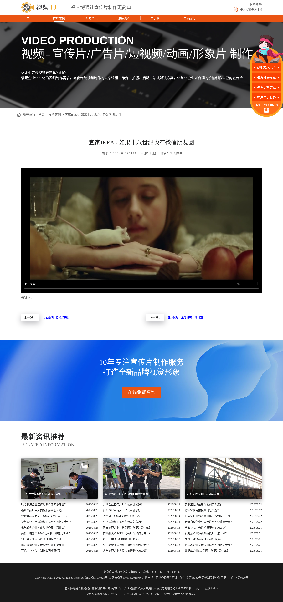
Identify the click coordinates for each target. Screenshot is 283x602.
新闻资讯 (91, 18)
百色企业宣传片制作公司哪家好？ (41, 550)
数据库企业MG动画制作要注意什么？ (207, 550)
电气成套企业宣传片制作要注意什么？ (44, 527)
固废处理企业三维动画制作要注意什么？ (127, 527)
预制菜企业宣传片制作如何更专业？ (42, 539)
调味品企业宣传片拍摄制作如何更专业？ (209, 545)
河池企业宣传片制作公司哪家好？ (123, 504)
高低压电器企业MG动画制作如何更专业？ (46, 533)
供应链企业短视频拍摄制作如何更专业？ (209, 516)
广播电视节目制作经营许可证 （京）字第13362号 (171, 577)
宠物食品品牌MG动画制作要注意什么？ (45, 516)
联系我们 (189, 18)
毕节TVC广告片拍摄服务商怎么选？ (206, 527)
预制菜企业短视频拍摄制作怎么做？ (206, 533)
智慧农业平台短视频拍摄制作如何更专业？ (46, 521)
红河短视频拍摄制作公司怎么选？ (123, 521)
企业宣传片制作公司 (187, 588)
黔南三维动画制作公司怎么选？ (122, 539)
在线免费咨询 (141, 392)
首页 (26, 18)
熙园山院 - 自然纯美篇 (56, 317)
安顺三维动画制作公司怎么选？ (204, 504)
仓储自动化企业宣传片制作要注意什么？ (209, 521)
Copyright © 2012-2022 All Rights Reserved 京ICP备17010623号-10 (73, 577)
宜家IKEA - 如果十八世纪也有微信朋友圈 (93, 114)
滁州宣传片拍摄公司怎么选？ (202, 510)
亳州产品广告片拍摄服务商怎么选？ (42, 510)
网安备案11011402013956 (127, 577)
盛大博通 (70, 588)
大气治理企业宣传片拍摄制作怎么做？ (126, 550)
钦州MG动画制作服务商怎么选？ (122, 516)
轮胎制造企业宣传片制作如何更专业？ (44, 504)
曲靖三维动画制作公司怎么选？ (204, 539)
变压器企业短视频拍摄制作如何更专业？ (127, 545)
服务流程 (124, 18)
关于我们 (156, 18)
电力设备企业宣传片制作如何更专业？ (44, 545)
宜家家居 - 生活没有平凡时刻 (185, 317)
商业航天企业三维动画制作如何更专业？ (127, 533)
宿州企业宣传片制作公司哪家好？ (123, 510)
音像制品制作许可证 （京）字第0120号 (225, 577)
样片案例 (59, 18)
